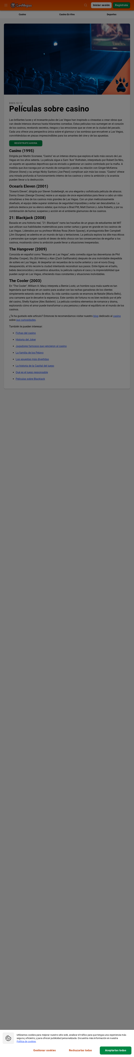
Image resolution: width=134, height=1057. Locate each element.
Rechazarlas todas (80, 1050)
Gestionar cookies (44, 1050)
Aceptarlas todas (115, 1050)
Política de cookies (26, 1041)
